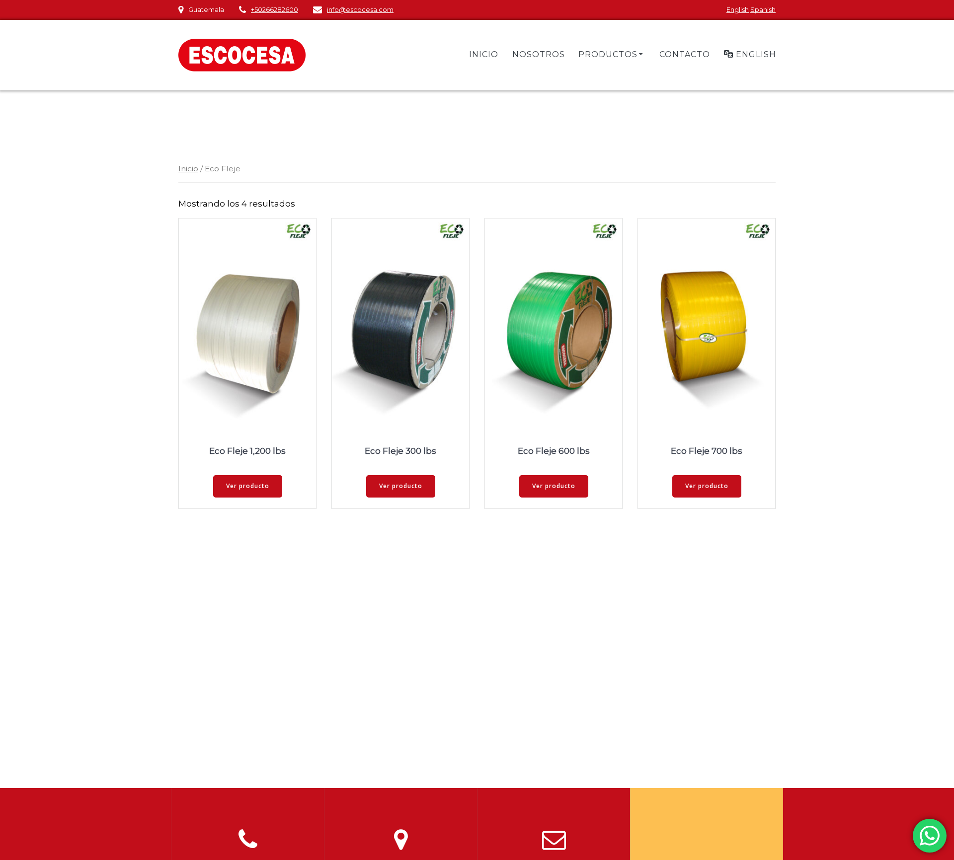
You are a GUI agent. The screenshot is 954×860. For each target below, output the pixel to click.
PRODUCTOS (607, 54)
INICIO (483, 54)
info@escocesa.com (360, 9)
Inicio (188, 168)
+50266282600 (274, 9)
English (737, 9)
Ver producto (247, 486)
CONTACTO (684, 54)
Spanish (763, 9)
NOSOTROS (538, 54)
